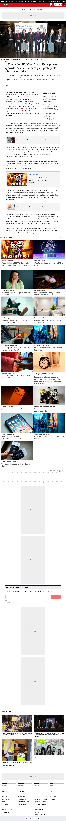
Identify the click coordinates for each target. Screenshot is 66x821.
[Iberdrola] (40, 9)
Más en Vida (6, 711)
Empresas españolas (40, 807)
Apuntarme (55, 597)
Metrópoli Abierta (23, 789)
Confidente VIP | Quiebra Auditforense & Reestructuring (49, 1)
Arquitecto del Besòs (19, 1)
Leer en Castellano (4, 6)
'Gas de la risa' (33, 1)
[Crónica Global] (27, 4)
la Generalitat (20, 111)
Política (4, 789)
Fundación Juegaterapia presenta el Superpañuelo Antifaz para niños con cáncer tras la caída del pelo (50, 107)
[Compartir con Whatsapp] (35, 818)
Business (4, 791)
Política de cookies (40, 802)
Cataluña (6, 483)
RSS (35, 796)
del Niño (25, 104)
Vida (6, 61)
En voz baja (5, 812)
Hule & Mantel (22, 804)
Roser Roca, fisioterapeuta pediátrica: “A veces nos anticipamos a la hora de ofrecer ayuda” (50, 99)
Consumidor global (24, 802)
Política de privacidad (40, 799)
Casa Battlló (63, 1)
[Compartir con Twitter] (31, 818)
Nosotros (37, 789)
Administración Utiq (40, 814)
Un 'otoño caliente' (10, 1)
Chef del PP (27, 1)
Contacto (37, 794)
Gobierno (38, 483)
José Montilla (45, 483)
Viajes (3, 802)
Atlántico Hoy (22, 799)
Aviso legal (37, 791)
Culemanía (21, 794)
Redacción (8, 85)
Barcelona (22, 149)
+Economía (5, 804)
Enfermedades (31, 483)
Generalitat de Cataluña (21, 483)
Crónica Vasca (22, 791)
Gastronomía (6, 807)
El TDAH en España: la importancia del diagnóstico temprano (35, 140)
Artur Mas (11, 483)
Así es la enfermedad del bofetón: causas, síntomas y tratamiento (36, 207)
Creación (4, 796)
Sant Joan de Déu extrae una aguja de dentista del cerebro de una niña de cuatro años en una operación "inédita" (50, 116)
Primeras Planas (7, 809)
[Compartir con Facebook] (27, 818)
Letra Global (22, 796)
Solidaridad (52, 483)
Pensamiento (6, 799)
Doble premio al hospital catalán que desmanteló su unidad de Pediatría (32, 80)
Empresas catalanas (40, 804)
